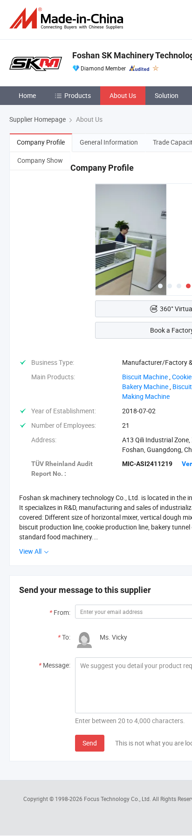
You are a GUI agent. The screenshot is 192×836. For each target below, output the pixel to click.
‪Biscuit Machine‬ (145, 376)
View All (31, 551)
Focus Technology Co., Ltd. (118, 798)
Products (77, 95)
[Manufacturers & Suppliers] (68, 18)
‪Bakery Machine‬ (145, 386)
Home (27, 95)
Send (89, 742)
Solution (166, 95)
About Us (123, 95)
